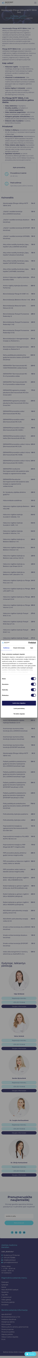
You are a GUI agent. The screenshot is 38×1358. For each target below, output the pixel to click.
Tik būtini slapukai (19, 714)
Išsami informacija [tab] (19, 648)
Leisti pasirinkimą (19, 708)
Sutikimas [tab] (6, 648)
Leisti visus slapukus (19, 703)
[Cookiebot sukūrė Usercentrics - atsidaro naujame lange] (28, 643)
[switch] (33, 684)
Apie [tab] (31, 648)
